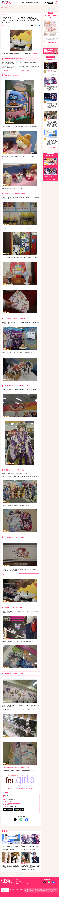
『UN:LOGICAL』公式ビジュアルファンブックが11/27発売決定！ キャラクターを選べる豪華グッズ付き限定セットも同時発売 (30, 848)
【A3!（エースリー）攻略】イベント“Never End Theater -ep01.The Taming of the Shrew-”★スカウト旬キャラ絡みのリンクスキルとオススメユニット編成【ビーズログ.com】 (52, 124)
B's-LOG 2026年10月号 (50, 38)
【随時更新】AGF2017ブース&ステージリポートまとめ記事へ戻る (16, 70)
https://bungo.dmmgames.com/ (14, 803)
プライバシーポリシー (19, 889)
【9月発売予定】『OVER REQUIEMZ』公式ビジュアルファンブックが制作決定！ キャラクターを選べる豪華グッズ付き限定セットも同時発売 (52, 106)
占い (45, 2)
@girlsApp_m (35, 53)
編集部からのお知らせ (30, 883)
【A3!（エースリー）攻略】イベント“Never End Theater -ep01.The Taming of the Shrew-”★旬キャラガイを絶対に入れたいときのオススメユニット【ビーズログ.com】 (30, 867)
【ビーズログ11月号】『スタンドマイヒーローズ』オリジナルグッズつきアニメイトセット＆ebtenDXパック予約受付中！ (11, 848)
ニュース (23, 2)
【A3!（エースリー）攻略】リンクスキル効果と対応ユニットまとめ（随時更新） (51, 73)
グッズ (41, 2)
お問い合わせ (12, 889)
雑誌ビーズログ (29, 2)
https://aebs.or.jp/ (49, 891)
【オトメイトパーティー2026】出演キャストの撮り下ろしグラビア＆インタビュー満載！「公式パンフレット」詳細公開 (11, 866)
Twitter (14, 53)
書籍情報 (36, 2)
